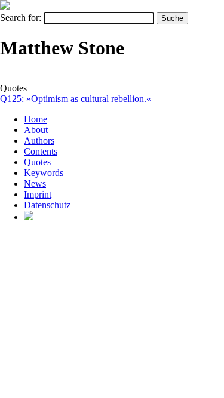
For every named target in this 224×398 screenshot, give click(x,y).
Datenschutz (47, 205)
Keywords (43, 173)
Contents (40, 151)
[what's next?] (5, 6)
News (35, 183)
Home (35, 119)
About (36, 130)
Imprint (37, 194)
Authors (39, 140)
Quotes (37, 162)
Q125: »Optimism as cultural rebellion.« (75, 99)
